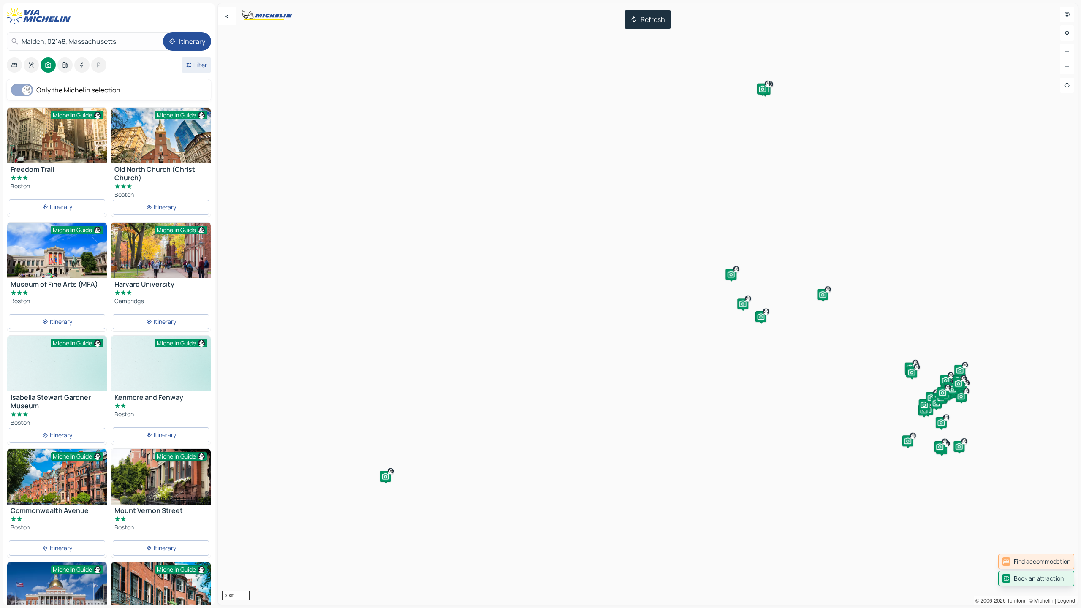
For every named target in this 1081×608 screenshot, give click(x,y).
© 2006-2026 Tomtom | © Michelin (1014, 600)
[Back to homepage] (40, 16)
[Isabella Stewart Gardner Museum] (57, 373)
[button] (924, 404)
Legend (1066, 600)
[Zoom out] (1067, 66)
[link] (1036, 561)
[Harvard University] (161, 256)
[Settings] (1067, 33)
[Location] (1067, 85)
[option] (14, 65)
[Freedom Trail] (57, 141)
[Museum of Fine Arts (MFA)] (57, 256)
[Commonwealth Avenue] (57, 482)
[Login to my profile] (1067, 14)
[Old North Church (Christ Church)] (161, 141)
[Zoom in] (1067, 51)
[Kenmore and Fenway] (161, 373)
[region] (648, 304)
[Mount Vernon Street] (161, 482)
